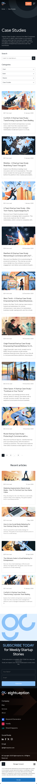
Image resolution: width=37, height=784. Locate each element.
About (4, 713)
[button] (34, 764)
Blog (3, 705)
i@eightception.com (8, 748)
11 (18, 455)
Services (4, 709)
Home (3, 9)
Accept (18, 780)
